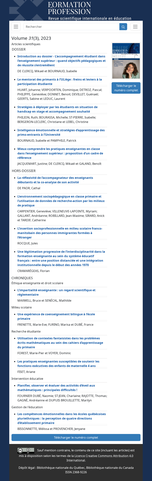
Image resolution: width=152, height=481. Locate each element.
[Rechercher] (123, 26)
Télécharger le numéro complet (126, 88)
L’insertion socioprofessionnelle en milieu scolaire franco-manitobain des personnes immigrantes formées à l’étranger (59, 232)
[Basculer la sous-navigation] (135, 26)
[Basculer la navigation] (15, 26)
